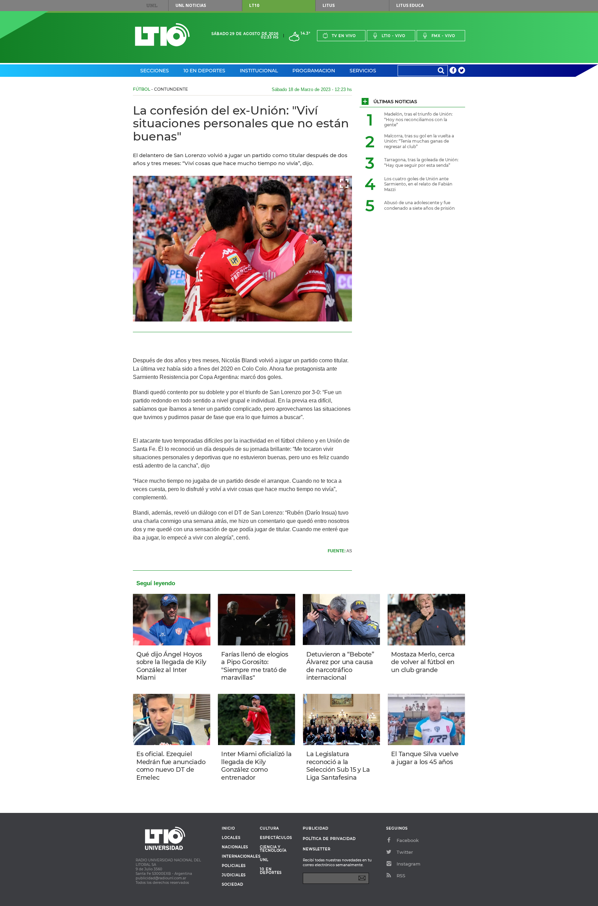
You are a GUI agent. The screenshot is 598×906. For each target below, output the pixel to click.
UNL (152, 5)
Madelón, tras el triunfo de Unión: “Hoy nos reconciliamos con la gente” (418, 119)
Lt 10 (162, 34)
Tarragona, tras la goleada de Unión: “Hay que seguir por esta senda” (421, 162)
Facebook (408, 840)
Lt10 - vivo (393, 36)
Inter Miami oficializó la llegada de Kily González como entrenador (256, 765)
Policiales (234, 866)
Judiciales (234, 875)
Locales (231, 838)
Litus (329, 5)
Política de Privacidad (329, 838)
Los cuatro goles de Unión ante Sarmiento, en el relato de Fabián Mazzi (418, 184)
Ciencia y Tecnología (273, 848)
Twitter (405, 852)
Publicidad (315, 828)
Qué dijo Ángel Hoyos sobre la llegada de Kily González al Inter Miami (171, 666)
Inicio (228, 828)
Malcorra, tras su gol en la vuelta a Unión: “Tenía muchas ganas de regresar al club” (419, 141)
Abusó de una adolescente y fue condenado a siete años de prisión (419, 205)
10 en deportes (271, 871)
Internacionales (238, 856)
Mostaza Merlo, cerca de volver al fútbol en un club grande (422, 662)
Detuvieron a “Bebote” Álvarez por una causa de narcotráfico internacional (340, 666)
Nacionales (235, 847)
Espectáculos (276, 838)
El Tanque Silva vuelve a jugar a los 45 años (425, 758)
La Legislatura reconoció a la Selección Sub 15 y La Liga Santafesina (338, 765)
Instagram (408, 864)
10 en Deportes (204, 70)
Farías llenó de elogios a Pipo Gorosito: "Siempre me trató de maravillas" (254, 666)
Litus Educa (410, 5)
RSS (401, 875)
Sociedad (232, 884)
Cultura (269, 828)
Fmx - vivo (443, 36)
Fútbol (141, 89)
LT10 (254, 5)
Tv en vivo (344, 36)
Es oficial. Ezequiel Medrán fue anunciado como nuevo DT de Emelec (170, 765)
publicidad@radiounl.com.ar (161, 878)
